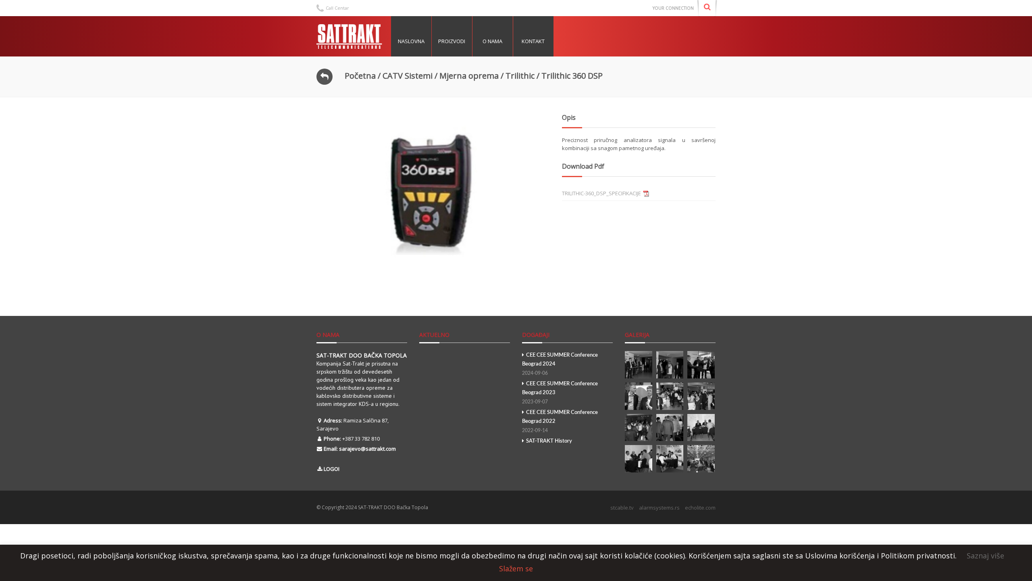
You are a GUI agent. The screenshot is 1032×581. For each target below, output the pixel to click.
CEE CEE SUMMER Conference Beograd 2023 (560, 392)
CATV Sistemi (408, 75)
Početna (360, 75)
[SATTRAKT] (350, 36)
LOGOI (331, 468)
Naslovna (411, 41)
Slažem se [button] (516, 568)
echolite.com (700, 507)
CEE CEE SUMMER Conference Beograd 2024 (560, 364)
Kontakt (533, 41)
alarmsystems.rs (659, 507)
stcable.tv (622, 507)
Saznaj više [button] (985, 555)
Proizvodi (451, 41)
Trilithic (520, 75)
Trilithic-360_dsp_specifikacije (601, 193)
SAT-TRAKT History (549, 441)
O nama (492, 41)
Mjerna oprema (469, 75)
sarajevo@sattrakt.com (367, 448)
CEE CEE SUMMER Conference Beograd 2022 (560, 421)
